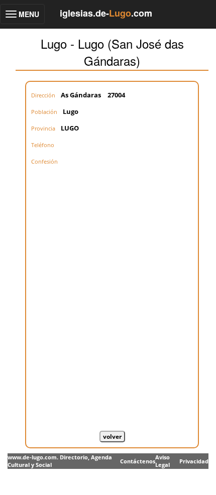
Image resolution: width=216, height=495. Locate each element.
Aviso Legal (162, 461)
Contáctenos (137, 461)
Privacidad (193, 461)
